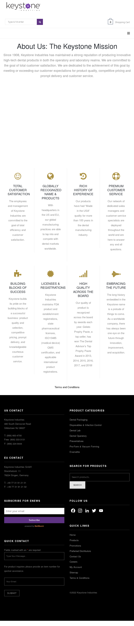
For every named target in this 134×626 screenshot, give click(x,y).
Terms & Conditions (80, 577)
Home (73, 534)
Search (77, 485)
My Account (76, 567)
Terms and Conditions (67, 387)
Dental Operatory (78, 435)
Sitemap (74, 572)
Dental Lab (75, 430)
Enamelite (75, 451)
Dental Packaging (78, 419)
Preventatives (77, 441)
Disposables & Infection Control (86, 425)
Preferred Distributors (80, 551)
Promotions (75, 545)
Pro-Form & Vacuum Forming (84, 446)
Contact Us (75, 556)
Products (74, 540)
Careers (73, 561)
